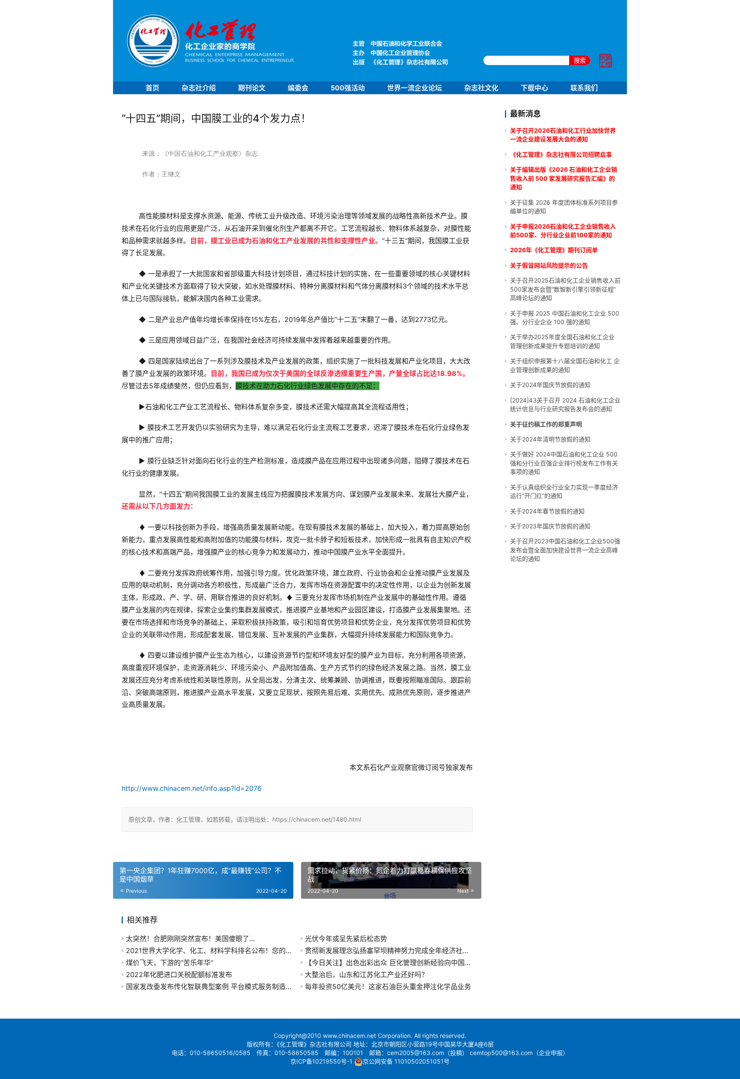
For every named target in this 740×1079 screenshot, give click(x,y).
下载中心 (534, 87)
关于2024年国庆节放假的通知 (550, 384)
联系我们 (584, 87)
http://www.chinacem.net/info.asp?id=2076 (192, 788)
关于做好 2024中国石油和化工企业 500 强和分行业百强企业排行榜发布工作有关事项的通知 (564, 462)
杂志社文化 (481, 87)
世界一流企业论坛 (414, 87)
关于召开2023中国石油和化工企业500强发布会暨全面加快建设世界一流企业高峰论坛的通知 (565, 549)
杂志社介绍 (199, 87)
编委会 (298, 87)
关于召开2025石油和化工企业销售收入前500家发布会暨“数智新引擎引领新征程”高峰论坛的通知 (565, 289)
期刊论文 (252, 87)
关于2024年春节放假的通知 (547, 511)
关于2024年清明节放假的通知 (550, 439)
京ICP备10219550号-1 (321, 1061)
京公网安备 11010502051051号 (406, 1061)
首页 (152, 87)
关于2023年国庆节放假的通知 (550, 526)
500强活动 (348, 87)
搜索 (580, 60)
